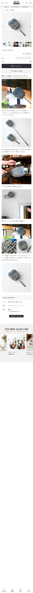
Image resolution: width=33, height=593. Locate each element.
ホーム (3, 10)
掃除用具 (12, 10)
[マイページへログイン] (27, 3)
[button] (30, 27)
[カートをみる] (30, 3)
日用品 (7, 10)
